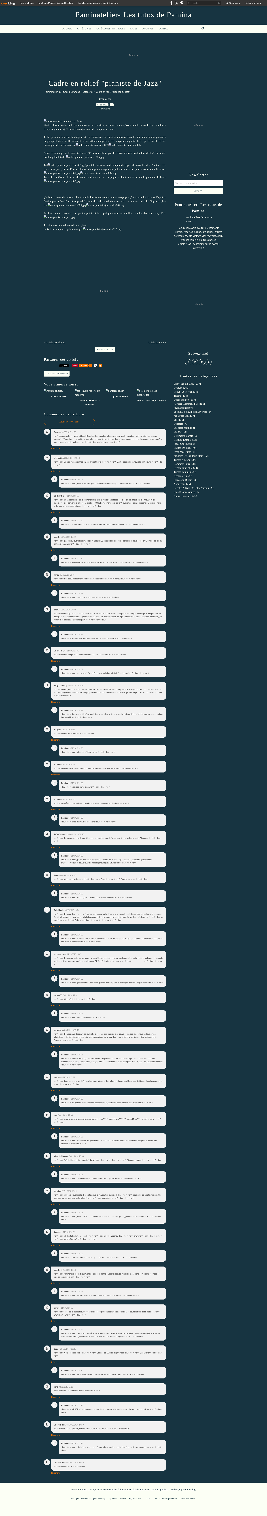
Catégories (84, 29)
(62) (184, 427)
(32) (191, 455)
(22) (187, 491)
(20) (185, 495)
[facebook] (171, 3)
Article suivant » (157, 342)
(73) (181, 423)
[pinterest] (182, 3)
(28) (185, 463)
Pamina (200, 244)
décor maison (105, 99)
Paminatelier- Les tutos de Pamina (133, 14)
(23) (194, 487)
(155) (186, 391)
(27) (183, 475)
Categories (88, 91)
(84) (193, 411)
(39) (185, 451)
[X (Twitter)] (176, 3)
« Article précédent (54, 342)
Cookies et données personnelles (165, 1498)
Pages (133, 29)
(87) (183, 407)
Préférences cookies (188, 1498)
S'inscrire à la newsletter (56, 374)
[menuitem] (67, 29)
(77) (184, 415)
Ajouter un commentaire (69, 422)
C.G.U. (147, 1498)
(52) (185, 439)
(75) (179, 419)
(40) (185, 447)
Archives (147, 29)
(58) (181, 431)
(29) (185, 459)
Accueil (67, 29)
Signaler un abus (135, 1498)
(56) (186, 435)
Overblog (190, 1489)
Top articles (113, 1498)
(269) (181, 387)
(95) (189, 403)
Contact (164, 29)
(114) (181, 395)
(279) (187, 383)
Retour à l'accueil (105, 349)
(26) (185, 479)
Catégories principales (110, 29)
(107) (185, 399)
